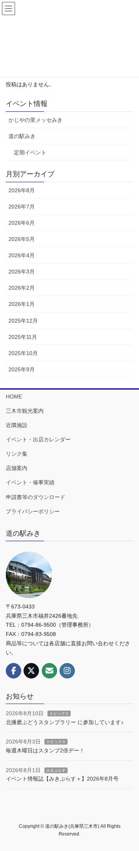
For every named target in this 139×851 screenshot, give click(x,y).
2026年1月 (21, 304)
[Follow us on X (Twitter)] (31, 670)
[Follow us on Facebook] (13, 670)
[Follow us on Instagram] (67, 670)
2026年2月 (21, 288)
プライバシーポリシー (33, 511)
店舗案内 (16, 468)
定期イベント (30, 152)
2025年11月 (22, 337)
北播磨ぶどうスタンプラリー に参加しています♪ (65, 722)
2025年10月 (23, 353)
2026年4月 (21, 255)
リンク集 (16, 454)
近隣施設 (16, 425)
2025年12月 (23, 321)
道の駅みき (22, 136)
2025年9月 (21, 369)
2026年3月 (21, 271)
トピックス (59, 713)
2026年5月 (21, 239)
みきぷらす (56, 770)
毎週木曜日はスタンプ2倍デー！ (45, 750)
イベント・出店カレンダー (38, 439)
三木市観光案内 (25, 411)
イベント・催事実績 (30, 482)
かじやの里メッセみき (35, 120)
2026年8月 (21, 190)
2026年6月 (21, 223)
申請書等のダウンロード (35, 497)
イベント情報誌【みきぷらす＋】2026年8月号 (62, 779)
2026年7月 (21, 206)
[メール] (49, 670)
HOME (14, 396)
